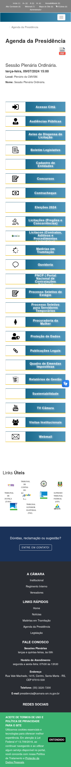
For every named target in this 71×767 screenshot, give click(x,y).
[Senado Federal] (13, 504)
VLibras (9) (62, 6)
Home (36, 608)
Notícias (36, 614)
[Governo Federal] (27, 492)
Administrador (35, 9)
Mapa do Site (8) (46, 6)
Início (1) (16, 3)
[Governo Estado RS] (60, 481)
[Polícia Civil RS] (43, 481)
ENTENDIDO (56, 739)
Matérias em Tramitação (37, 620)
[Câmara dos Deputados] (43, 492)
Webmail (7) (29, 6)
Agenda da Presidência (36, 626)
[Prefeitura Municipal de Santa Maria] (11, 484)
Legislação (36, 633)
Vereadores (36, 592)
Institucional (37, 580)
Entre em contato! (36, 547)
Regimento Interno (36, 586)
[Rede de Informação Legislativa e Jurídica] (57, 504)
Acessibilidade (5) (52, 3)
